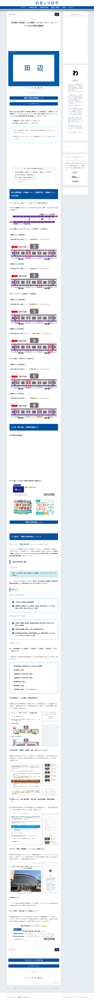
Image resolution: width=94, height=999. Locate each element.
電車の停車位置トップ (34, 522)
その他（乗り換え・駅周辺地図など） (26, 174)
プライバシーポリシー (11, 997)
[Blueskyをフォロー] (73, 132)
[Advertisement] (33, 39)
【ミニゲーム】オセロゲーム (47, 10)
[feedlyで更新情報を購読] (79, 132)
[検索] (57, 14)
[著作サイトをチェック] (69, 132)
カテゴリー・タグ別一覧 (34, 960)
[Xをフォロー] (71, 132)
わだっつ (75, 80)
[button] (41, 87)
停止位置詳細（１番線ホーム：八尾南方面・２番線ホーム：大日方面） (34, 172)
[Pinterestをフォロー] (77, 132)
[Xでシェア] (25, 87)
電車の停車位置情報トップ (33, 98)
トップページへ (33, 104)
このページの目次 (32, 168)
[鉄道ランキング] (75, 176)
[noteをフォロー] (75, 132)
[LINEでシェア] (35, 87)
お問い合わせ (26, 997)
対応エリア (21, 181)
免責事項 (20, 997)
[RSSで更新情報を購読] (81, 132)
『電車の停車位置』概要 (24, 179)
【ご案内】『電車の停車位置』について (27, 177)
